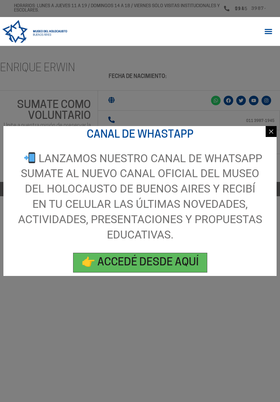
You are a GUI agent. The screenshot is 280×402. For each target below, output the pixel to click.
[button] (268, 31)
